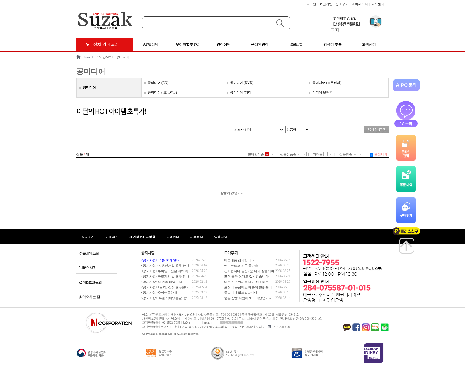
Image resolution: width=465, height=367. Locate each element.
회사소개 (88, 237)
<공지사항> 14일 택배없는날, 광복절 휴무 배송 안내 (178, 298)
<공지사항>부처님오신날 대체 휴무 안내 (170, 271)
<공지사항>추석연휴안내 (159, 293)
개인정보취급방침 (142, 237)
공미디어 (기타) (241, 92)
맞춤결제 (220, 237)
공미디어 (89, 87)
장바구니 (342, 4)
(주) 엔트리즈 (281, 326)
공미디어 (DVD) (241, 83)
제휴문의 (196, 237)
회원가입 (325, 4)
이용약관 (111, 237)
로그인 (311, 4)
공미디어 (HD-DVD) (162, 92)
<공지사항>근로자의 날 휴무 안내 (165, 276)
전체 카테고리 (106, 44)
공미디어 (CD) (158, 83)
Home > (87, 57)
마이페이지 (360, 4)
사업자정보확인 (232, 322)
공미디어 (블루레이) (326, 83)
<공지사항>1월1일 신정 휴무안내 (164, 287)
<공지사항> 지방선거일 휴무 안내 (165, 266)
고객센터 (377, 4)
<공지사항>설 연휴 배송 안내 (162, 282)
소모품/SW (102, 57)
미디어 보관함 (322, 92)
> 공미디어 (120, 57)
